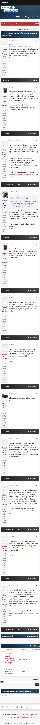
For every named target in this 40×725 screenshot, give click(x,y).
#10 (37, 485)
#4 (37, 191)
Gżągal (4, 96)
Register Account (32, 17)
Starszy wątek (8, 636)
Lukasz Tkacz (20, 724)
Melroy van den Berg (27, 717)
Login (18, 17)
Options (33, 33)
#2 (37, 87)
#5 (37, 244)
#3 (37, 140)
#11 (37, 537)
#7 (37, 345)
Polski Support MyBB (31, 715)
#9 (37, 438)
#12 (37, 585)
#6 (37, 297)
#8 (37, 393)
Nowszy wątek (32, 636)
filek (24, 671)
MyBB (8, 717)
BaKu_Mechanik (24, 659)
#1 (37, 40)
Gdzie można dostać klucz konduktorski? (10, 671)
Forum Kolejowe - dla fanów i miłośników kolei (18, 24)
